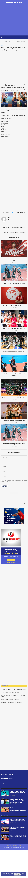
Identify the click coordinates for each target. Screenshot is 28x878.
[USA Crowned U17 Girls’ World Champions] (5, 829)
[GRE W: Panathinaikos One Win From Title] (14, 410)
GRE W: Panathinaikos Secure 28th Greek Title (14, 398)
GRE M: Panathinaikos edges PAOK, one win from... (14, 374)
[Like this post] (13, 212)
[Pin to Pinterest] (17, 212)
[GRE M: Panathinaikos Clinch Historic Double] (14, 340)
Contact (19, 845)
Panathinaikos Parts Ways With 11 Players (14, 283)
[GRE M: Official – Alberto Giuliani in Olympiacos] (14, 295)
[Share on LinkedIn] (18, 212)
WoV (7, 50)
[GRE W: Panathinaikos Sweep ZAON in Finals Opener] (14, 432)
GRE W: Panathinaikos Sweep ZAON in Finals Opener (14, 443)
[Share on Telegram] (22, 212)
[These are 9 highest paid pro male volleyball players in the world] (5, 793)
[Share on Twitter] (16, 212)
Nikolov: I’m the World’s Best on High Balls (10, 699)
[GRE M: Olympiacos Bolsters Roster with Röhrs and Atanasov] (14, 248)
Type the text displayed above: (8, 488)
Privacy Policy (9, 845)
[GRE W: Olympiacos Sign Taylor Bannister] (14, 318)
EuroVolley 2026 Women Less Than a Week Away (11, 702)
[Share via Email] (24, 212)
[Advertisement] (14, 20)
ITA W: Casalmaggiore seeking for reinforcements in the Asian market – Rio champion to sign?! (18, 809)
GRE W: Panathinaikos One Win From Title (14, 420)
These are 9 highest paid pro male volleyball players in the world (17, 793)
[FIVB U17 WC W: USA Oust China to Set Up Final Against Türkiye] (5, 837)
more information (10, 874)
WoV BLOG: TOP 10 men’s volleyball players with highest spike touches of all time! (17, 801)
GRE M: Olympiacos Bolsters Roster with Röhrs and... (14, 259)
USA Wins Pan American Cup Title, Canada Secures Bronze (13, 689)
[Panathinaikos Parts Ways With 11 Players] (14, 272)
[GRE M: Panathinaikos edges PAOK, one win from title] (14, 363)
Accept (17, 874)
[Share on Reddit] (20, 212)
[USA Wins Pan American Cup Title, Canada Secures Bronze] (5, 821)
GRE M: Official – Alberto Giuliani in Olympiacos (14, 306)
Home (2, 41)
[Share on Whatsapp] (21, 212)
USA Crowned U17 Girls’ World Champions (10, 692)
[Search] (26, 37)
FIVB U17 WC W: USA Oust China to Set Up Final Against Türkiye (18, 835)
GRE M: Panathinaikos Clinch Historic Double (14, 351)
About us (15, 845)
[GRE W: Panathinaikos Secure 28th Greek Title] (14, 387)
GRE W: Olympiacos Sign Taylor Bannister (14, 328)
